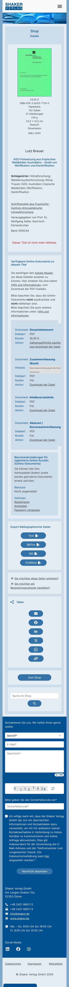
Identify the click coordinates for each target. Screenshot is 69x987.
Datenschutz (13, 963)
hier (47, 856)
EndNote (31, 562)
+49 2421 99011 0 (21, 904)
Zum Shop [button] (34, 677)
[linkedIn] (7, 949)
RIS (31, 553)
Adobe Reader (44, 273)
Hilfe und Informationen (26, 285)
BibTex (31, 544)
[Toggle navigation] (60, 6)
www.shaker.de (19, 918)
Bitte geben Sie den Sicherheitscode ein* (31, 800)
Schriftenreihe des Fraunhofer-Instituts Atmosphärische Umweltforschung (30, 208)
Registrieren (21, 502)
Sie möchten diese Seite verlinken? (36, 578)
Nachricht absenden (34, 871)
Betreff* (12, 735)
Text (31, 535)
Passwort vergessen (27, 510)
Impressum (34, 963)
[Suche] (34, 703)
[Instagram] (28, 949)
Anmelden (20, 506)
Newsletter (56, 963)
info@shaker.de (19, 913)
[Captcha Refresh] (53, 788)
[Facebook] (18, 949)
